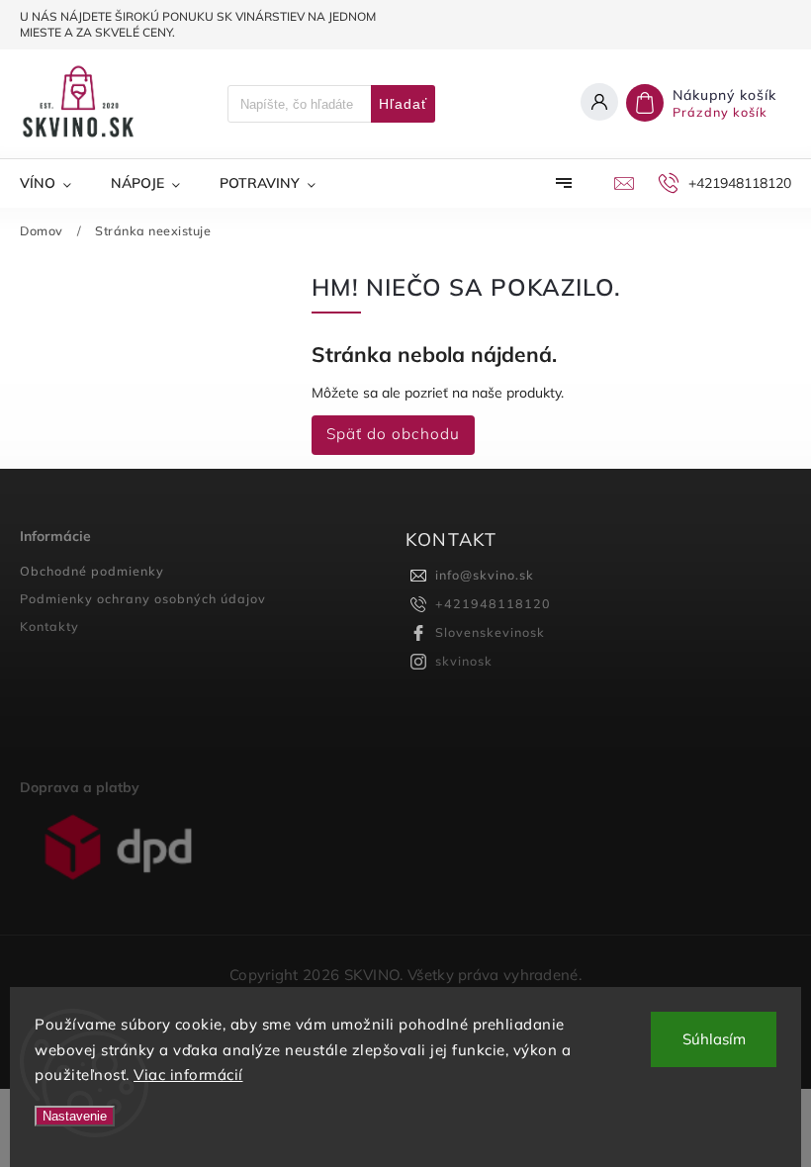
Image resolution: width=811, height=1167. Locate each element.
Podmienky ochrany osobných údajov (143, 598)
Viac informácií (188, 1074)
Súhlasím (714, 1039)
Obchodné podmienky (92, 571)
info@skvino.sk (484, 575)
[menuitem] (55, 183)
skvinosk (464, 661)
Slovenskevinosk (490, 632)
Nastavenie (75, 1116)
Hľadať (403, 104)
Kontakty (49, 626)
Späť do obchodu (393, 433)
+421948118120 (493, 603)
